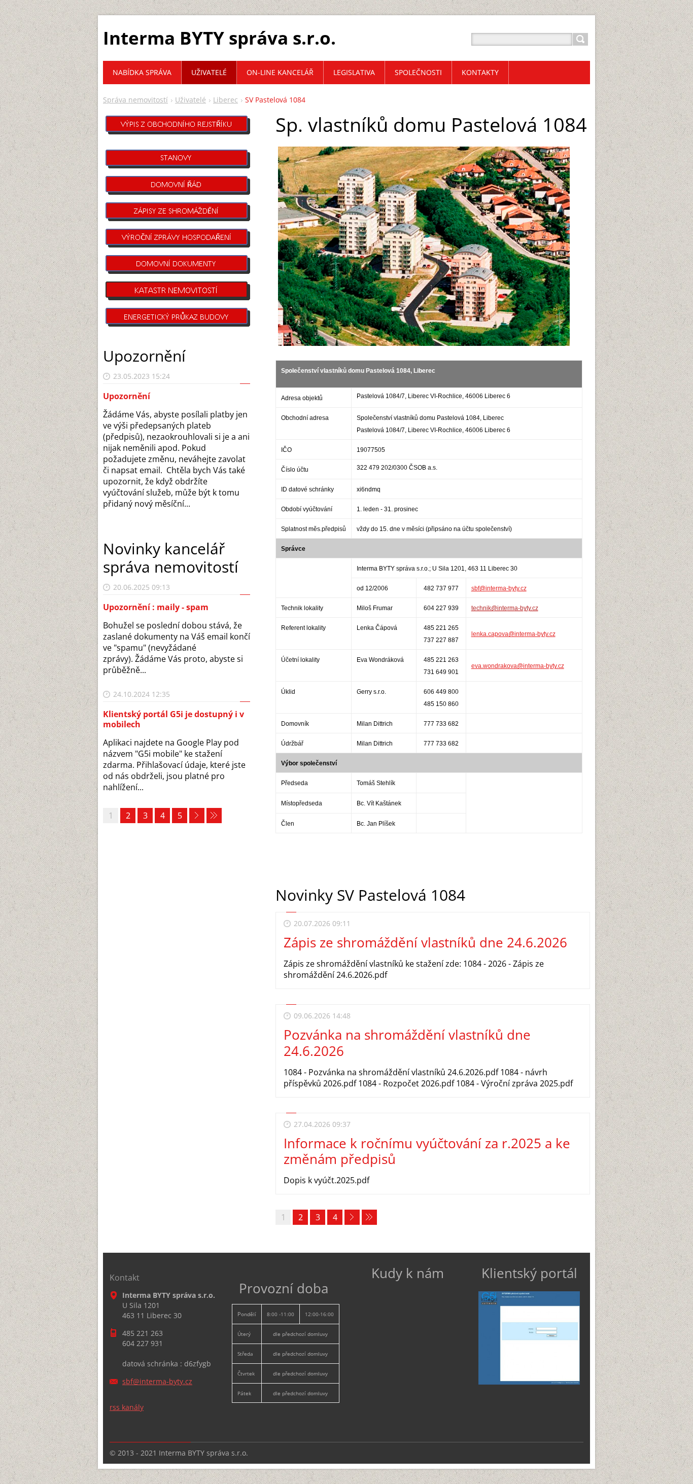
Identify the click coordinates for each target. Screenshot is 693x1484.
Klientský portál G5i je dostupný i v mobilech (173, 719)
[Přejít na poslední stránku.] (369, 1217)
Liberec (225, 99)
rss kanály (127, 1407)
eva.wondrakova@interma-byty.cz (517, 665)
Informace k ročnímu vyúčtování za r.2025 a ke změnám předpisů (427, 1151)
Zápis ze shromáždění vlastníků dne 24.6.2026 (425, 942)
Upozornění (126, 396)
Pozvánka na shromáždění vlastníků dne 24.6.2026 (407, 1042)
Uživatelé (190, 99)
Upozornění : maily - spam (156, 607)
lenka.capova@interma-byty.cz (513, 634)
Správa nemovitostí (135, 99)
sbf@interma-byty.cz (499, 588)
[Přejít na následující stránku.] (352, 1217)
